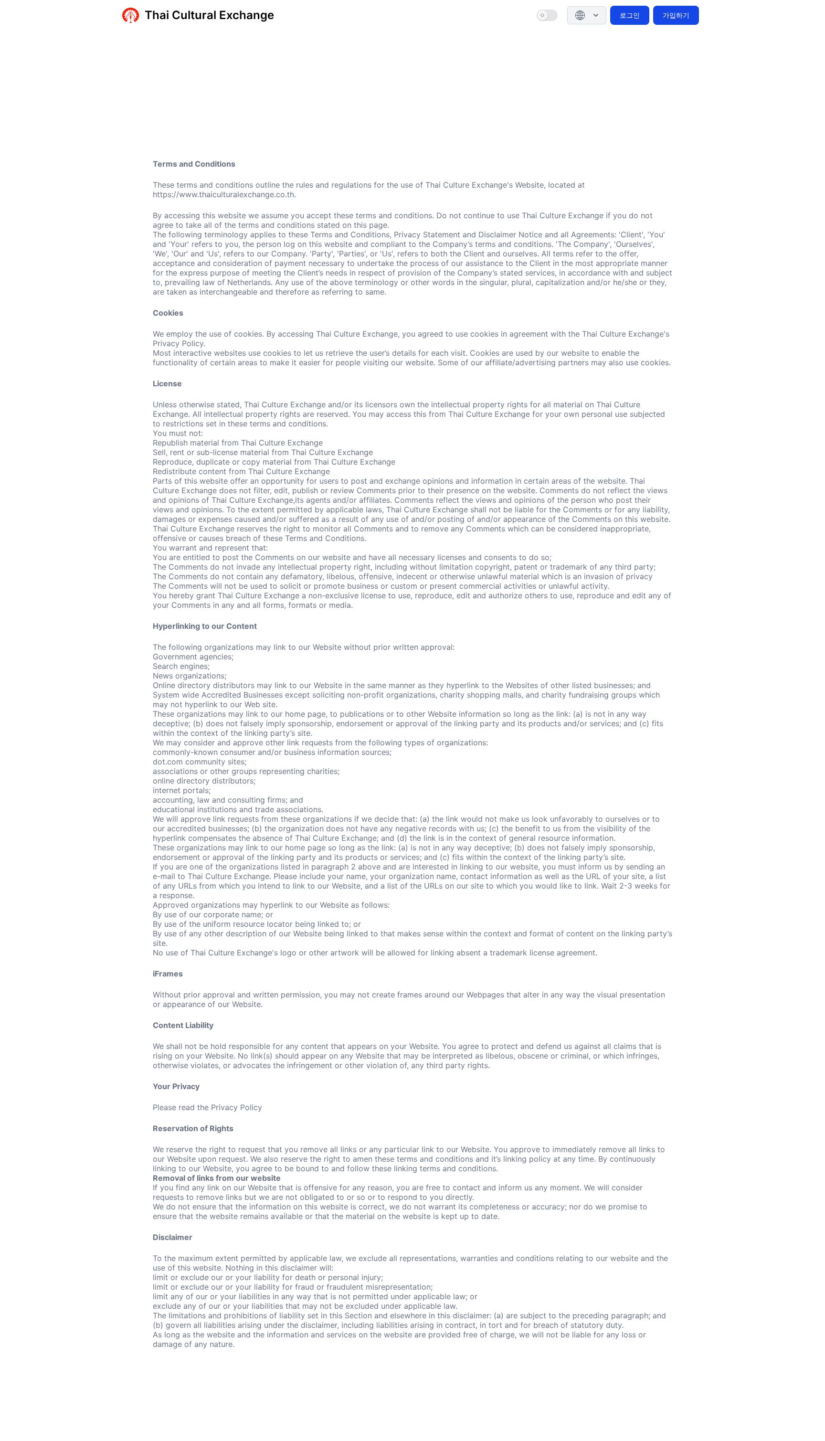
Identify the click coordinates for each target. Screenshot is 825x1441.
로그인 (630, 15)
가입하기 (676, 15)
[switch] (547, 15)
